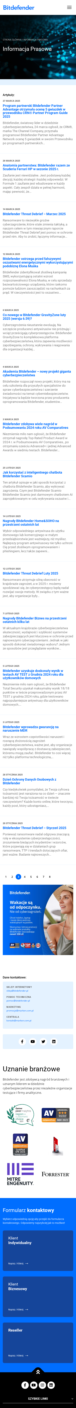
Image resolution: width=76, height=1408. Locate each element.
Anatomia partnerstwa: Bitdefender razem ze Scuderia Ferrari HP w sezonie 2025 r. (36, 167)
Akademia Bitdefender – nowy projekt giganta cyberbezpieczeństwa (37, 373)
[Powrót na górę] (38, 1372)
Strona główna (12, 39)
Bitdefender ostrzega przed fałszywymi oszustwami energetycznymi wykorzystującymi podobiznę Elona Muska (38, 262)
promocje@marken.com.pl (20, 1010)
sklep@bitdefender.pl (17, 990)
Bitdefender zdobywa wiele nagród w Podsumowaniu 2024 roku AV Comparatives (35, 426)
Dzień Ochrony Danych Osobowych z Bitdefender (29, 781)
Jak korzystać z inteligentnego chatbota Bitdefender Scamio (32, 474)
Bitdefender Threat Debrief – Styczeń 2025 (34, 828)
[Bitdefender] (18, 7)
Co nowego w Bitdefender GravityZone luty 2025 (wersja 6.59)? (34, 317)
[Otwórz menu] (69, 7)
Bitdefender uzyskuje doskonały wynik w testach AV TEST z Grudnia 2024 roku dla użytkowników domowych (33, 674)
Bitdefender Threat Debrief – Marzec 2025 (34, 214)
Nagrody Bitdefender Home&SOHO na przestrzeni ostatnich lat (31, 522)
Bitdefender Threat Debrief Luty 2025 (30, 573)
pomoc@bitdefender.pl (18, 1000)
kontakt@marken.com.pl (18, 1020)
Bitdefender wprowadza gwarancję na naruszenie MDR (31, 729)
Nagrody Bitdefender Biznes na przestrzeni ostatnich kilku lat (35, 620)
